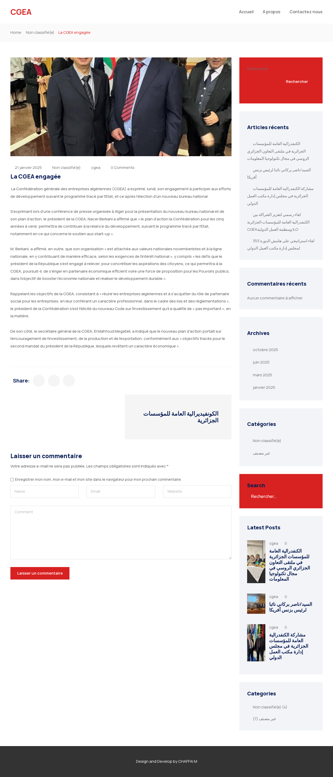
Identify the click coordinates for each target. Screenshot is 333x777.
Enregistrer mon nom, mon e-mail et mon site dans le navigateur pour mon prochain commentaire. (98, 480)
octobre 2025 (265, 349)
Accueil (246, 12)
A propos (271, 12)
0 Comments (123, 167)
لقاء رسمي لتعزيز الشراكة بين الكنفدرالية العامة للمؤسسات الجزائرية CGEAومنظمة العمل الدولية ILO (278, 222)
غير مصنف (261, 453)
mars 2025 (262, 375)
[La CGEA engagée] (39, 381)
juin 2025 (261, 362)
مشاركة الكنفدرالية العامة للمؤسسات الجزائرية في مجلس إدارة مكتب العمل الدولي (280, 196)
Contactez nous (306, 12)
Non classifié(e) (40, 32)
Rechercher (257, 68)
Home (15, 32)
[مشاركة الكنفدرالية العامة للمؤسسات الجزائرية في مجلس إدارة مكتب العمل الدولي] (256, 642)
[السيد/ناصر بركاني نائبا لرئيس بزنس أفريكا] (256, 604)
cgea (95, 167)
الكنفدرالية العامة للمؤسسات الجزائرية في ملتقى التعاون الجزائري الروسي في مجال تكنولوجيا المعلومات (278, 151)
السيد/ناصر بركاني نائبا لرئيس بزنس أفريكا (290, 607)
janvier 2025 (264, 387)
